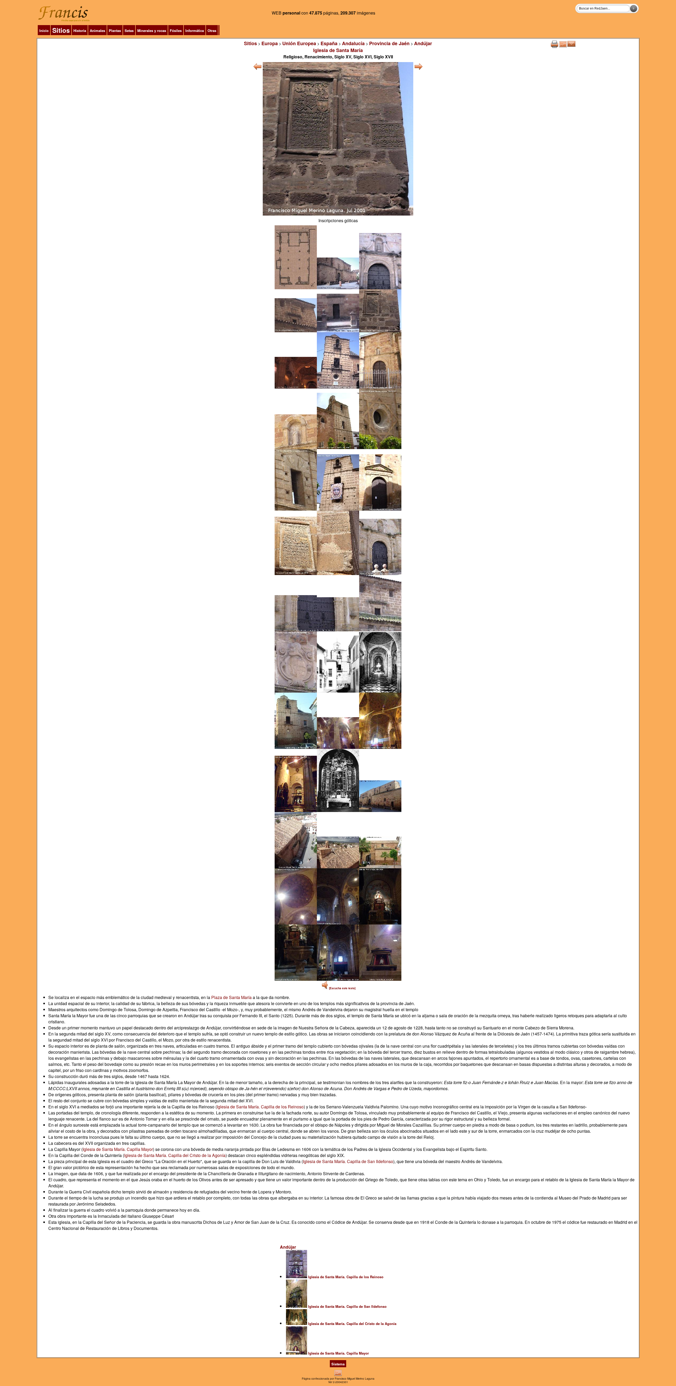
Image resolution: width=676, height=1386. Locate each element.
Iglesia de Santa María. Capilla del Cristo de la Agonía (175, 1155)
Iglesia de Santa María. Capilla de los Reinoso (260, 1107)
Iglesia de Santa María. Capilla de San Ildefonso (348, 1161)
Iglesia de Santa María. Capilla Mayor (118, 1149)
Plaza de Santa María (231, 997)
